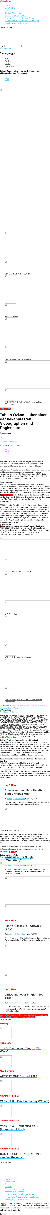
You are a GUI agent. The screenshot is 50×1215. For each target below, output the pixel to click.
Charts (7, 10)
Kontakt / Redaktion (13, 13)
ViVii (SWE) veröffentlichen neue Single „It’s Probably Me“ (24, 1015)
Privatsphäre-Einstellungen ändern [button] (20, 18)
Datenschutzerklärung (14, 1189)
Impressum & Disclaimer (15, 15)
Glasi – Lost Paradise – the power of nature (17, 1017)
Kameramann (25, 706)
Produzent (43, 706)
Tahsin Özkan (13, 708)
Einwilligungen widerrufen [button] (16, 23)
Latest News (10, 8)
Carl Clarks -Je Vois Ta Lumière (18, 274)
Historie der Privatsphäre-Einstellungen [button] (22, 20)
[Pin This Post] (27, 84)
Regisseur (3, 708)
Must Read (35, 706)
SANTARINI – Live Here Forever (18, 359)
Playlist (8, 61)
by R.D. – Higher (11, 317)
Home (7, 5)
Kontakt (8, 1186)
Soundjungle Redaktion (8, 441)
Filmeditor (15, 706)
